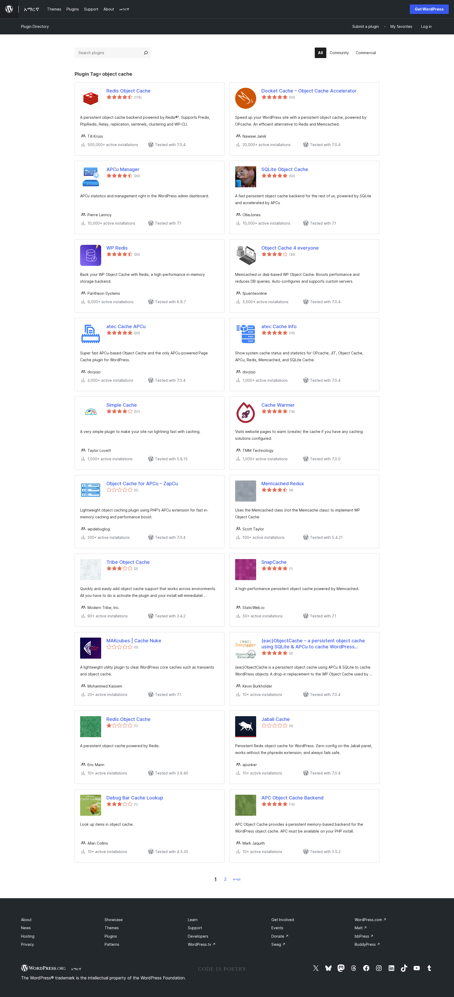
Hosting (27, 936)
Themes (112, 928)
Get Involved (282, 919)
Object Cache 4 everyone (290, 248)
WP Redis (117, 248)
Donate (280, 936)
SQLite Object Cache (284, 169)
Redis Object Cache (128, 91)
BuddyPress (367, 944)
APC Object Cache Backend (292, 797)
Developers (198, 936)
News (26, 928)
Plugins (111, 936)
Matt (361, 928)
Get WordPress (429, 9)
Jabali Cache (275, 719)
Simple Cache (121, 405)
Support (195, 928)
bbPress (364, 936)
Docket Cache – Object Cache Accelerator (309, 91)
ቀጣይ (237, 879)
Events (277, 928)
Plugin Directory (35, 26)
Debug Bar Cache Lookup (134, 797)
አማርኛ (76, 969)
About (26, 919)
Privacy (27, 944)
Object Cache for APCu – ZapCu (142, 483)
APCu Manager (123, 169)
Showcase (114, 919)
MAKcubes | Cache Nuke (133, 640)
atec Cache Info (279, 326)
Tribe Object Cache (128, 562)
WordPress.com (370, 919)
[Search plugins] (146, 53)
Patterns (112, 944)
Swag (278, 944)
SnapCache (274, 562)
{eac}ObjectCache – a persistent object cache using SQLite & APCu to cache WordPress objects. (313, 644)
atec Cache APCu (126, 326)
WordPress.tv (202, 944)
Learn (193, 919)
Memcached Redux (282, 483)
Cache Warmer (278, 405)
